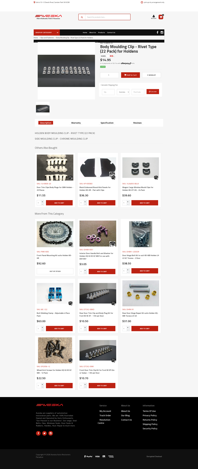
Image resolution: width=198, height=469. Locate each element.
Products (101, 32)
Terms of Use (149, 411)
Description (45, 123)
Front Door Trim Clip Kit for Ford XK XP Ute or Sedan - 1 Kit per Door (97, 371)
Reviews (137, 123)
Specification (107, 123)
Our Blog (125, 415)
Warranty (76, 123)
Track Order (105, 415)
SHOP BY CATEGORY (44, 32)
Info (133, 63)
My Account (105, 411)
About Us (92, 32)
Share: (103, 56)
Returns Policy (150, 419)
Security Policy (150, 428)
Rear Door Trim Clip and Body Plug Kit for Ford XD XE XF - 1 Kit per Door (96, 314)
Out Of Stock (55, 271)
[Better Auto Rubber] (70, 177)
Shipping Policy (150, 424)
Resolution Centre (104, 421)
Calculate (153, 91)
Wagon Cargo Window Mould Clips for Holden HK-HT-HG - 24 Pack (137, 188)
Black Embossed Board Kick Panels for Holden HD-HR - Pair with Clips (95, 188)
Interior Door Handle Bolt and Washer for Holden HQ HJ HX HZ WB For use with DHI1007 (96, 256)
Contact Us (111, 32)
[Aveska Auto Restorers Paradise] (48, 17)
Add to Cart (131, 75)
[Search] (82, 17)
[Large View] (43, 108)
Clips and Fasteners (47, 37)
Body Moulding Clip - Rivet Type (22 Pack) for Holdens (74, 37)
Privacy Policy (150, 415)
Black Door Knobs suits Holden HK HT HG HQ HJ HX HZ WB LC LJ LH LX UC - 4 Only (19, 460)
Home (85, 32)
